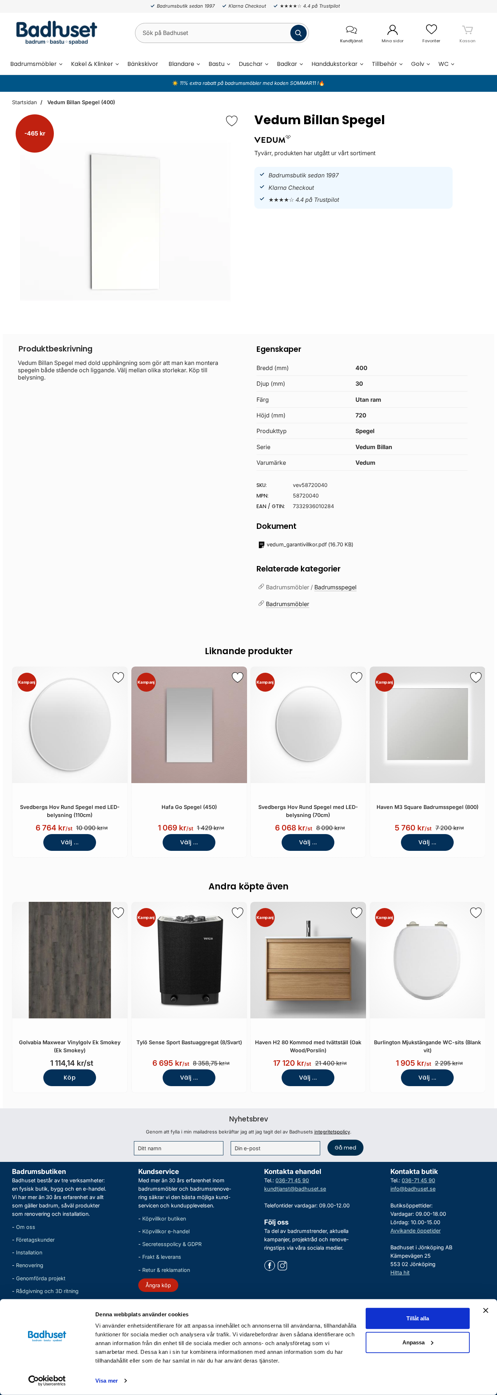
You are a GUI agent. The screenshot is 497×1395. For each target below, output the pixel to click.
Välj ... (70, 842)
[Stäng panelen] (485, 1310)
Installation (29, 1252)
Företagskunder (35, 1240)
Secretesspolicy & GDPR (172, 1244)
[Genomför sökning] (298, 33)
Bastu (216, 64)
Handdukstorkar (334, 64)
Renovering (29, 1265)
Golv (417, 64)
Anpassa (413, 1342)
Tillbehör (384, 64)
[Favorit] (231, 120)
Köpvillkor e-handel (166, 1231)
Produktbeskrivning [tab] (55, 348)
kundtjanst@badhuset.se (295, 1188)
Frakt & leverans (161, 1257)
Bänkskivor (142, 64)
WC (443, 64)
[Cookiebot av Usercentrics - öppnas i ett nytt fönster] (47, 1380)
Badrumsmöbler (33, 64)
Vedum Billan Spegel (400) (80, 102)
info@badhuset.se (413, 1188)
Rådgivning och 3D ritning (47, 1291)
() (310, 544)
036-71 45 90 (292, 1180)
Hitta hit (400, 1272)
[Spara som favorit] (118, 677)
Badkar (287, 64)
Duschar (251, 64)
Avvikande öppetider (415, 1230)
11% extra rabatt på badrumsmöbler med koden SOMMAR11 (248, 83)
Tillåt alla (417, 1318)
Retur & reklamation (166, 1269)
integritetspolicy (332, 1132)
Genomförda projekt (40, 1278)
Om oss (25, 1227)
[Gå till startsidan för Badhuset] (55, 33)
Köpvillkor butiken (164, 1218)
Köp (70, 1077)
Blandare (181, 64)
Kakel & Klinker (92, 64)
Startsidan (24, 102)
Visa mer (106, 1381)
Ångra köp (158, 1285)
